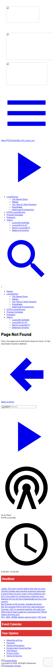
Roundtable (17, 207)
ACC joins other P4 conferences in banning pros (22, 596)
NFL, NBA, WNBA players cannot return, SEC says (23, 617)
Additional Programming (23, 209)
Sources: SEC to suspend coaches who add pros (23, 609)
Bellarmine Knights (20, 230)
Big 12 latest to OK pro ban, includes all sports (21, 604)
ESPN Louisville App (16, 212)
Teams (10, 220)
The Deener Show (20, 199)
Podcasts (11, 217)
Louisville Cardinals (20, 222)
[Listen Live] (26, 435)
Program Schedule (15, 214)
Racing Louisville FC (21, 227)
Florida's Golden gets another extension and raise (23, 591)
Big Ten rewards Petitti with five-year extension (22, 606)
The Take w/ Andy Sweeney (24, 204)
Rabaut (15, 201)
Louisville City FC (19, 225)
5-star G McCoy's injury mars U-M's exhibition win (23, 593)
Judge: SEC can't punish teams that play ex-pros (23, 588)
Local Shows (12, 196)
